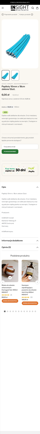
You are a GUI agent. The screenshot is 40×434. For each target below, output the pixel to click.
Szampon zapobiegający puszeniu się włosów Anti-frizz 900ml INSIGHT (29, 290)
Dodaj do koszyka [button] (10, 301)
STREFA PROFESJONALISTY (20, 2)
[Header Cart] (37, 8)
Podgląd (10, 277)
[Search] (32, 8)
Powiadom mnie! (10, 151)
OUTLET (4, 84)
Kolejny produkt (24, 14)
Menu (3, 8)
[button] (3, 282)
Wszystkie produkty (21, 84)
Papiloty (10, 84)
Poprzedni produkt (10, 14)
